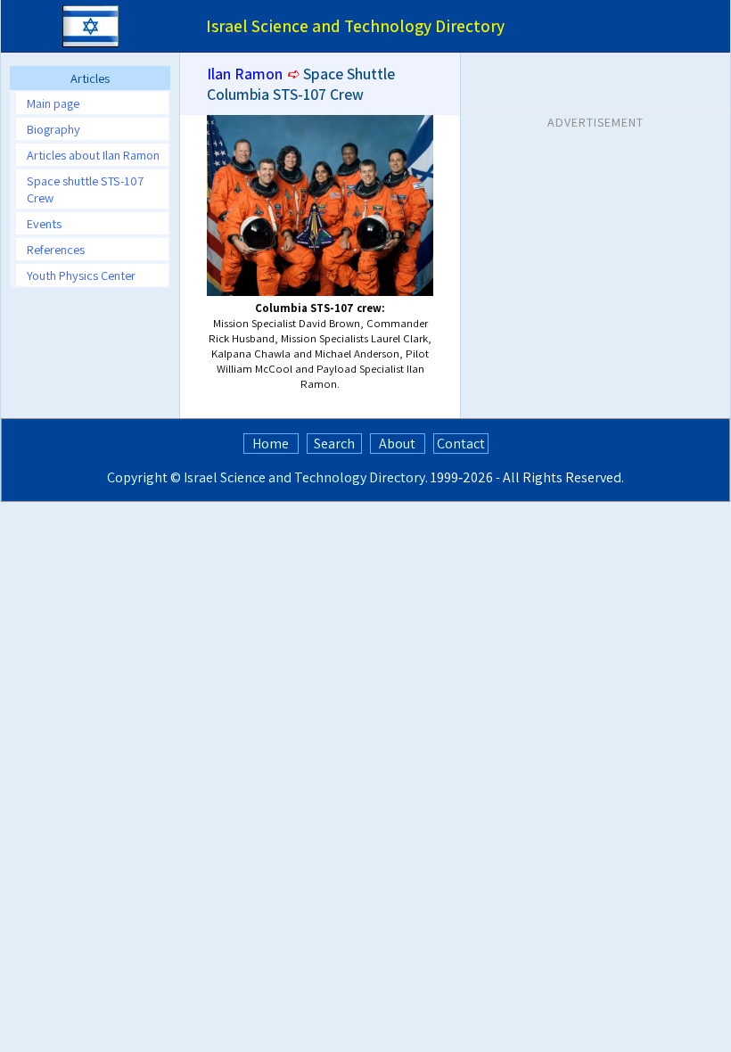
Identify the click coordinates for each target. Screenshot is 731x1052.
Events (44, 223)
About (397, 443)
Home (270, 443)
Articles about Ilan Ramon (93, 154)
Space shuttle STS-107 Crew (85, 189)
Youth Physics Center (81, 275)
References (56, 249)
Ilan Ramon (245, 73)
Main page (53, 103)
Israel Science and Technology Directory (304, 477)
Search (334, 443)
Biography (53, 128)
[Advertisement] (595, 248)
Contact (461, 443)
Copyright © (144, 477)
